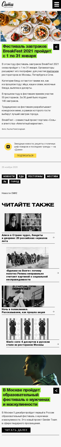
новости (9, 176)
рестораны (35, 176)
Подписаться (25, 155)
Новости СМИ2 (9, 193)
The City (8, 4)
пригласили (53, 71)
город (15, 181)
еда (21, 176)
